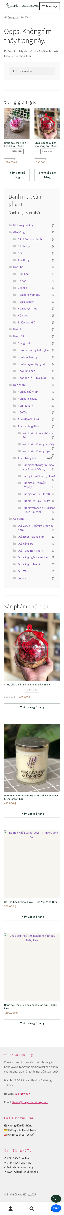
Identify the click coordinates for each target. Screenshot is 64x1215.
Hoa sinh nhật (26, 371)
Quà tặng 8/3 (25, 543)
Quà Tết (23, 571)
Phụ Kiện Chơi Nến (29, 419)
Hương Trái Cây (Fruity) (36, 500)
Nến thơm (19, 385)
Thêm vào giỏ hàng (16, 175)
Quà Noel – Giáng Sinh (31, 536)
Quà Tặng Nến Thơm (30, 550)
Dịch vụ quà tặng (23, 225)
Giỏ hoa (22, 287)
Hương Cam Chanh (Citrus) (38, 476)
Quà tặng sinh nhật (29, 564)
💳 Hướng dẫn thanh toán (20, 1130)
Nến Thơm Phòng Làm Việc (38, 444)
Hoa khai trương (28, 357)
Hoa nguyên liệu (27, 308)
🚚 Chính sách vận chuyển (19, 1134)
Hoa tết (18, 329)
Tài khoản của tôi (10, 1209)
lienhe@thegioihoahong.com (30, 1102)
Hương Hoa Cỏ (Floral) (36, 494)
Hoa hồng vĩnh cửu (29, 294)
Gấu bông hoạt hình (30, 239)
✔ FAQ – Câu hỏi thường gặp (21, 1171)
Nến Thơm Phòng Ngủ (36, 451)
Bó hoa (22, 281)
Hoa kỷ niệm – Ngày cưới (32, 364)
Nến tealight (25, 405)
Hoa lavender (26, 301)
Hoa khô (18, 267)
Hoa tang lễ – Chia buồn (32, 378)
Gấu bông (19, 232)
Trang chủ (13, 17)
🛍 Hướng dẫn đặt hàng (18, 1125)
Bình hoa (23, 274)
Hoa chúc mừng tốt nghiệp (34, 350)
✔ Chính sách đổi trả (16, 1158)
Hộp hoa (23, 315)
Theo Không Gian (28, 426)
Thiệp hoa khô (26, 322)
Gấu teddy (24, 246)
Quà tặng (18, 518)
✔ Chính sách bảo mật (17, 1162)
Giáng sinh (24, 343)
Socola (22, 578)
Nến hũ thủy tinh (28, 391)
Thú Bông (24, 260)
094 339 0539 (22, 1093)
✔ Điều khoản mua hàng (18, 1167)
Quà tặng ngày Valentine (33, 557)
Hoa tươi (18, 336)
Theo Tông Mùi (27, 458)
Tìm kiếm (32, 1209)
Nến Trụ (23, 412)
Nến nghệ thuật (27, 398)
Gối (20, 253)
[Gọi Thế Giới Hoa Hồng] (56, 1199)
